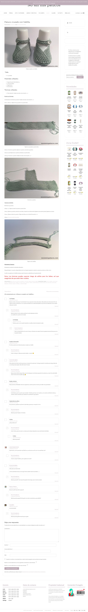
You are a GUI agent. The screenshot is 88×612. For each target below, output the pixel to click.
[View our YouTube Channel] (79, 610)
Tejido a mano (12, 283)
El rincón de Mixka (13, 465)
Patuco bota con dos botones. (52, 291)
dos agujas (23, 282)
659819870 (25, 592)
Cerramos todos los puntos (13, 217)
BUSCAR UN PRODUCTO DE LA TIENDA (74, 75)
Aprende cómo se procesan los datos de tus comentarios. (34, 571)
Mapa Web (67, 610)
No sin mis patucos (44, 5)
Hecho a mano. (29, 282)
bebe (17, 282)
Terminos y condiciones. (58, 610)
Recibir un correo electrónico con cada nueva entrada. (15, 565)
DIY (19, 282)
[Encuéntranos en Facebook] (74, 610)
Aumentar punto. (12, 282)
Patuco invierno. (20, 281)
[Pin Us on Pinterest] (83, 610)
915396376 (25, 590)
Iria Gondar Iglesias (13, 360)
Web (5, 555)
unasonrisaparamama (14, 447)
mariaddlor (11, 505)
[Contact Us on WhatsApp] (72, 610)
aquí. (33, 99)
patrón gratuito (43, 282)
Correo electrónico (8, 549)
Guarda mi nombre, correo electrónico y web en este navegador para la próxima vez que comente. (26, 559)
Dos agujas (13, 281)
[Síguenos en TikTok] (77, 610)
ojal (37, 214)
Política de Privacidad (38, 610)
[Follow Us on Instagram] (81, 610)
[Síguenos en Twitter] (76, 610)
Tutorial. (18, 283)
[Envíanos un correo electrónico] (71, 610)
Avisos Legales (48, 610)
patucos (49, 282)
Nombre (6, 545)
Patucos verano (28, 281)
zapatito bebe (23, 283)
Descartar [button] (53, 3)
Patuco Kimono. (8, 291)
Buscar (80, 77)
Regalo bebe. (35, 281)
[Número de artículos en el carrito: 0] (67, 32)
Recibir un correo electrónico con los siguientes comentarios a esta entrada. (19, 562)
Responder (56, 306)
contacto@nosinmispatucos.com (29, 589)
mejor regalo (36, 282)
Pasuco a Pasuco (13, 486)
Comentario (7, 528)
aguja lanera (49, 281)
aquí (27, 93)
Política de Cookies (28, 610)
